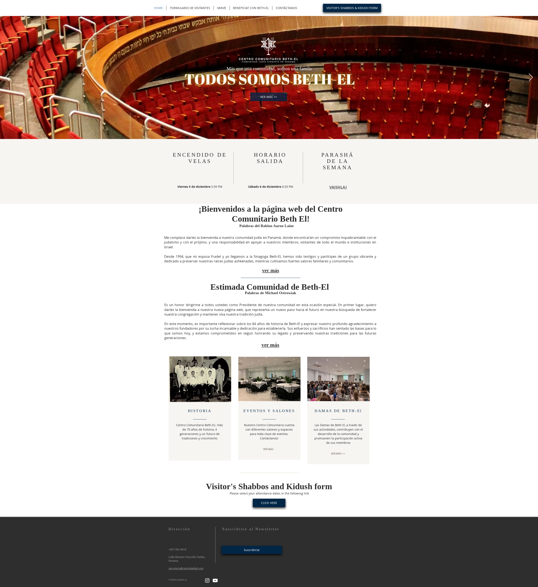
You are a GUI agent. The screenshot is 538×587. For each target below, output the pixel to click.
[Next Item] (530, 77)
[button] (270, 270)
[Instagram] (207, 580)
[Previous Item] (7, 77)
